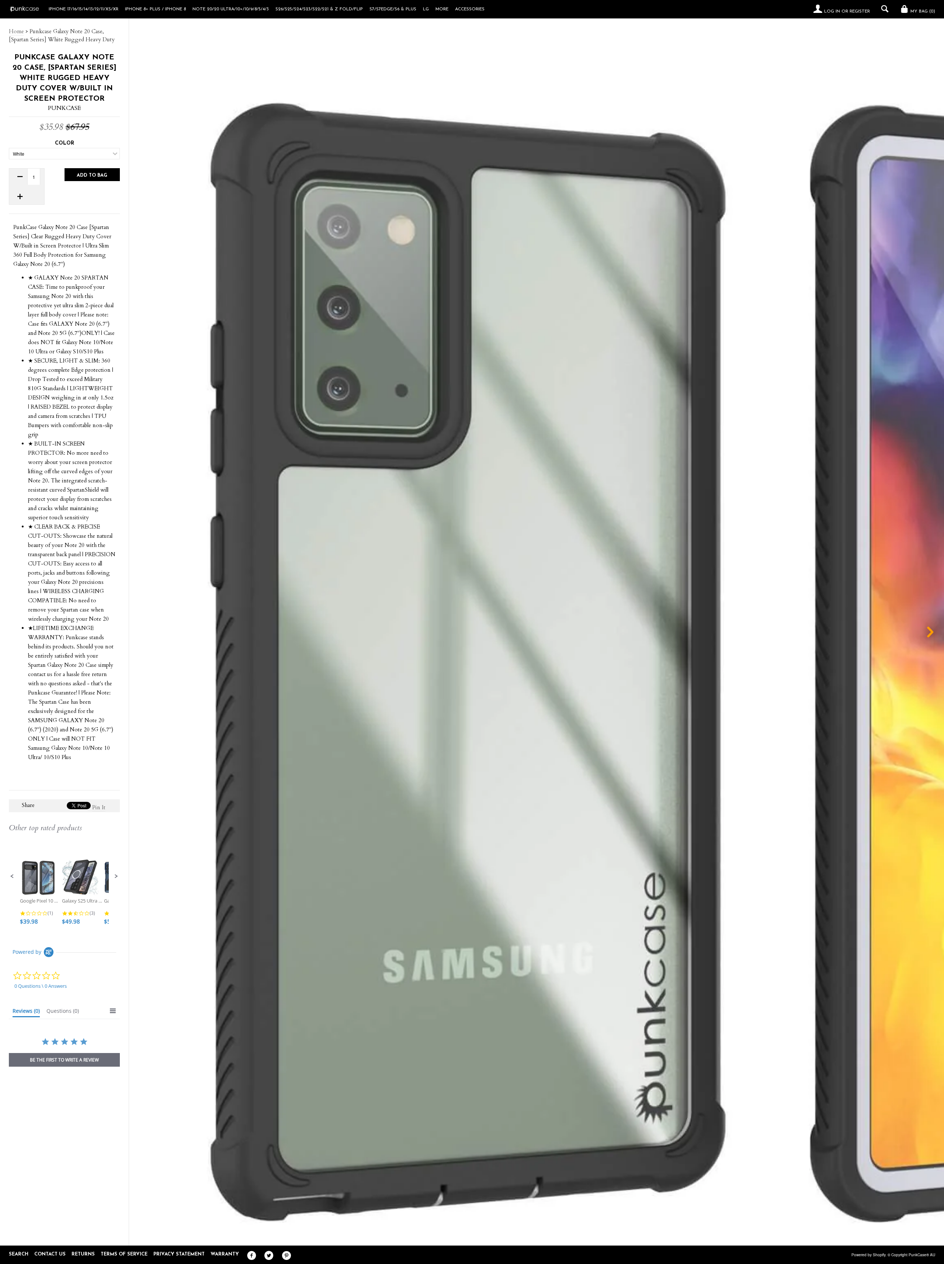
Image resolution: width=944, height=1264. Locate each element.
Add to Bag (92, 175)
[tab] (26, 1012)
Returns (83, 1254)
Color (64, 143)
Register (860, 11)
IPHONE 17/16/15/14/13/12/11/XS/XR (83, 9)
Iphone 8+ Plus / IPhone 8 (155, 9)
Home (16, 31)
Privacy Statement (179, 1254)
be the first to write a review (64, 1060)
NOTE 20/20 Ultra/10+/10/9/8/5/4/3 (230, 9)
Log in (832, 11)
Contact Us (50, 1254)
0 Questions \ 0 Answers (40, 986)
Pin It (98, 807)
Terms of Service (124, 1254)
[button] (12, 876)
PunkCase (64, 108)
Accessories (470, 9)
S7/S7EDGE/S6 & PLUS (392, 9)
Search (18, 1254)
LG (426, 9)
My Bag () (922, 11)
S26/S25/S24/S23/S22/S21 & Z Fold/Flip (319, 9)
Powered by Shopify (868, 1254)
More (441, 9)
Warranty (225, 1254)
